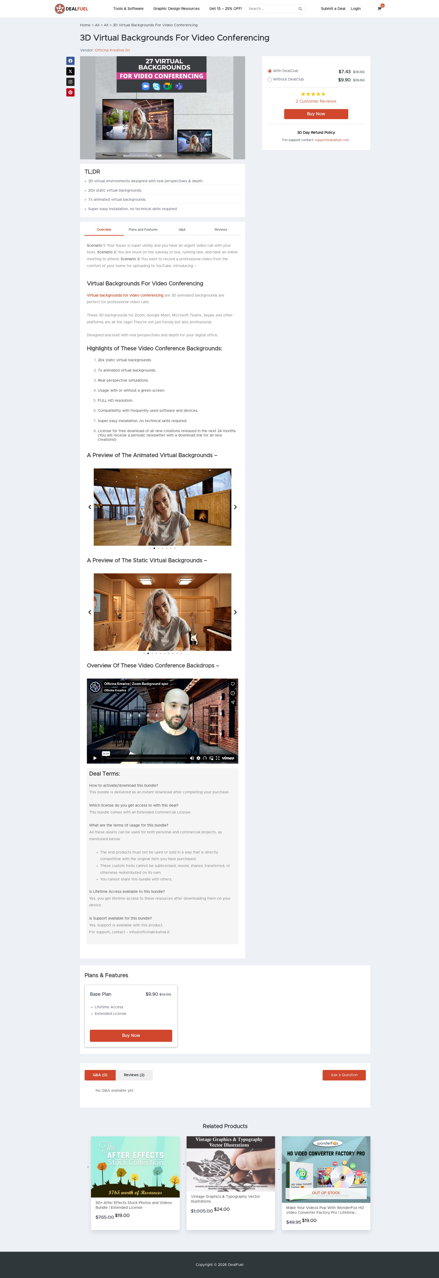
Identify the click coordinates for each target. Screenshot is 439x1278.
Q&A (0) (100, 1075)
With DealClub (285, 71)
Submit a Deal (333, 9)
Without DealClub (288, 79)
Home (85, 25)
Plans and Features (143, 229)
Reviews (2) (134, 1075)
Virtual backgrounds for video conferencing (125, 295)
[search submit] (300, 9)
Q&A (182, 229)
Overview (104, 229)
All (97, 25)
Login (356, 9)
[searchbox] (276, 9)
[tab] (104, 231)
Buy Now (316, 114)
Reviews (221, 229)
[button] (90, 507)
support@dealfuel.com (332, 140)
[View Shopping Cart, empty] (379, 8)
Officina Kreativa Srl (112, 50)
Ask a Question (344, 1075)
